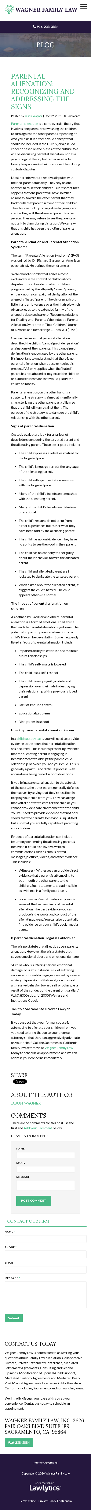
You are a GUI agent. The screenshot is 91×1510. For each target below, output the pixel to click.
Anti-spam (65, 1501)
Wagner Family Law (59, 1048)
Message (23, 1176)
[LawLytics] (45, 1487)
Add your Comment (38, 1128)
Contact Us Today (30, 1344)
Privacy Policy (47, 1501)
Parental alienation (24, 123)
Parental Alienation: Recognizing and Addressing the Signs (43, 91)
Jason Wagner (33, 116)
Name (20, 1148)
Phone (11, 1247)
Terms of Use (27, 1501)
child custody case (30, 738)
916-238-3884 (47, 26)
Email (20, 1162)
